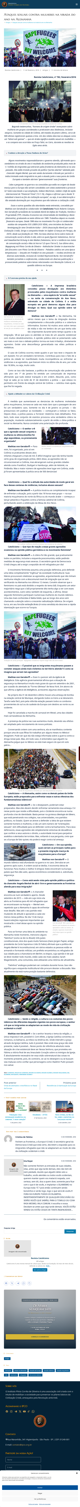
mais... (48, 1266)
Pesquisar (70, 1231)
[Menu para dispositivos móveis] (76, 4)
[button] (77, 1473)
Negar (40, 1493)
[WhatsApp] (33, 1411)
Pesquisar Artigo (9, 1228)
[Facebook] (7, 1411)
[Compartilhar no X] (12, 1283)
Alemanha (10, 1073)
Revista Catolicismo (12, 70)
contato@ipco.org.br (22, 1444)
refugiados (14, 1074)
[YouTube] (24, 1411)
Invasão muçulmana (60, 1073)
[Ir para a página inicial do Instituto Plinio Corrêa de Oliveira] (40, 1421)
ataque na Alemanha (21, 1073)
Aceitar (40, 1488)
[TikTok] (28, 1411)
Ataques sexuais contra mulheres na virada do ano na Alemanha (32, 22)
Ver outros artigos (40, 1270)
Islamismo (7, 1074)
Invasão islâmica (47, 1073)
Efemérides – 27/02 (40, 1115)
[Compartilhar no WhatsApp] (23, 1283)
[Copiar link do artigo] (29, 1283)
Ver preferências (40, 1499)
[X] (20, 1411)
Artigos (45, 70)
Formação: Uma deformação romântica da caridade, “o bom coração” (15, 1117)
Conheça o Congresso (40, 1337)
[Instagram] (11, 1411)
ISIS (68, 1073)
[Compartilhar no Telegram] (18, 1283)
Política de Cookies (33, 1504)
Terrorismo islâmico (25, 1074)
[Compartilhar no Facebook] (6, 1283)
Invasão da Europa (35, 1073)
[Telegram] (15, 1411)
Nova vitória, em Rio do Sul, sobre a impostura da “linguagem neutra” (64, 1117)
